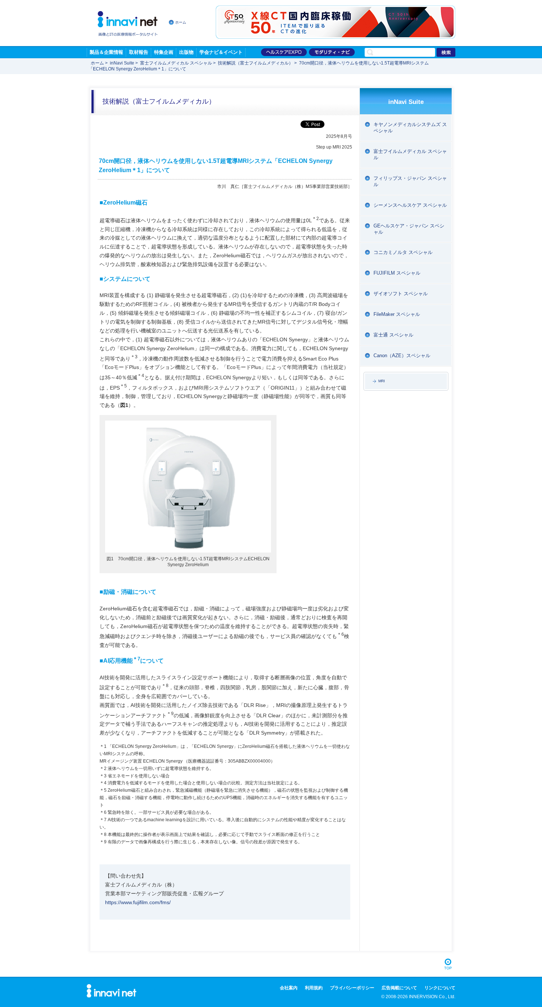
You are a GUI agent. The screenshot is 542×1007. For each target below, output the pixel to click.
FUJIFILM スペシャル (397, 273)
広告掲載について (399, 987)
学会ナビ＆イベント (221, 52)
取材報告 (138, 52)
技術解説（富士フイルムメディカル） (255, 63)
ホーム (180, 22)
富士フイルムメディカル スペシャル (176, 63)
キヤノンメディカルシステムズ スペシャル (410, 127)
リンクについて (439, 987)
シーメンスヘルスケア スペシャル (410, 205)
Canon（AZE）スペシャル (402, 355)
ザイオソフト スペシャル (401, 293)
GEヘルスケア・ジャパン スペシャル (409, 229)
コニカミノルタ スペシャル (403, 252)
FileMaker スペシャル (397, 314)
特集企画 (163, 52)
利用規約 (314, 987)
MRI (381, 381)
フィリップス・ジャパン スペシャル (410, 181)
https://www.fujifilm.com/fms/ (138, 902)
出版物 (186, 52)
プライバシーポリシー (352, 987)
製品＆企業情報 (106, 52)
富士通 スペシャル (393, 335)
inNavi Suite (122, 63)
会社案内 (289, 987)
